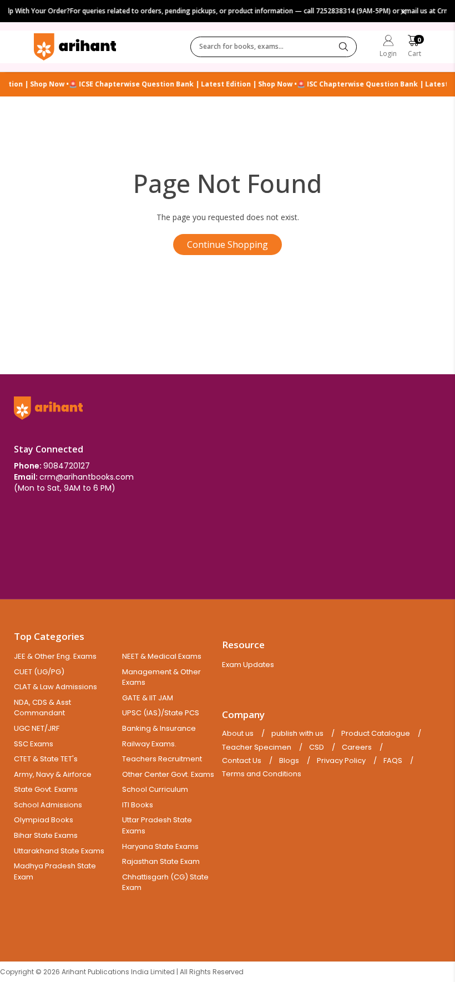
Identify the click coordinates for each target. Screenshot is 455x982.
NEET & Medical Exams (161, 656)
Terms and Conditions (261, 774)
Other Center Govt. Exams (168, 774)
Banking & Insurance (159, 728)
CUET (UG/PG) (39, 671)
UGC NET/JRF (36, 728)
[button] (414, 47)
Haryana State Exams (160, 846)
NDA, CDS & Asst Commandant (42, 708)
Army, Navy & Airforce (53, 774)
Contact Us (241, 761)
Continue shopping (227, 244)
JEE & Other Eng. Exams (55, 656)
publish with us (297, 734)
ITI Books (137, 805)
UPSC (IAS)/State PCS (160, 713)
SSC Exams (33, 744)
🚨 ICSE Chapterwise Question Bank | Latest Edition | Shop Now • (178, 84)
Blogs (289, 761)
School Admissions (48, 805)
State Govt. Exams (46, 789)
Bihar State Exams (46, 835)
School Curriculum (155, 789)
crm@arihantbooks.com (86, 476)
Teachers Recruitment (162, 759)
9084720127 (66, 465)
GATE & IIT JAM (147, 698)
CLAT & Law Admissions (55, 686)
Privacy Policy (341, 761)
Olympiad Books (43, 820)
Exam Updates (248, 664)
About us (238, 734)
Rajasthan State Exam (161, 861)
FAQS (392, 761)
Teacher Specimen (256, 747)
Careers (357, 747)
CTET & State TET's (46, 759)
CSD (316, 747)
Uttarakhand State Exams (59, 851)
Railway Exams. (149, 744)
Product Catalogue (375, 734)
